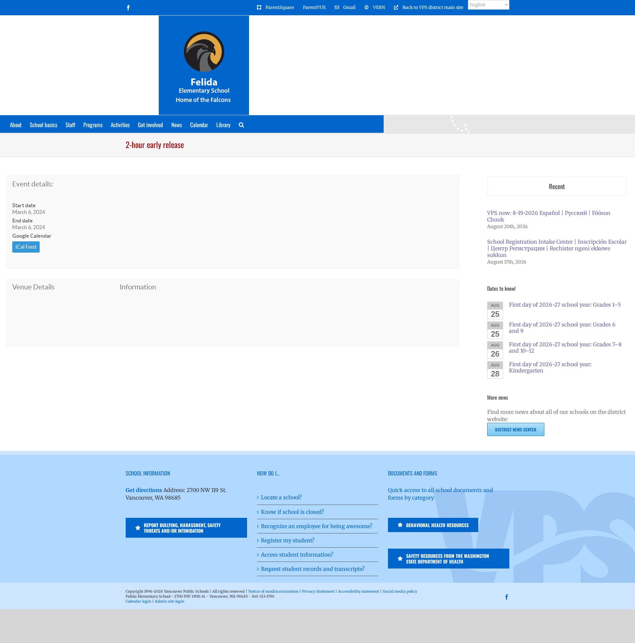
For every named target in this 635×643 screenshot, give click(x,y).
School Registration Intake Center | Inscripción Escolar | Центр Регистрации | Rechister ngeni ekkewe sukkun (557, 248)
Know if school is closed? (292, 512)
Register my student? (288, 540)
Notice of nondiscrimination (273, 591)
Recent (557, 186)
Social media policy (400, 591)
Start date (24, 205)
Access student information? (297, 554)
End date (22, 220)
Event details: (32, 184)
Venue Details (33, 287)
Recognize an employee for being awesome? (316, 526)
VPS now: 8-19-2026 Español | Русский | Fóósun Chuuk (549, 216)
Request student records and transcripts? (313, 569)
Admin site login (169, 601)
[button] (241, 124)
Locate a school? (281, 497)
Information (138, 287)
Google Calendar (32, 236)
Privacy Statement (318, 591)
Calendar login (138, 601)
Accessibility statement (358, 591)
